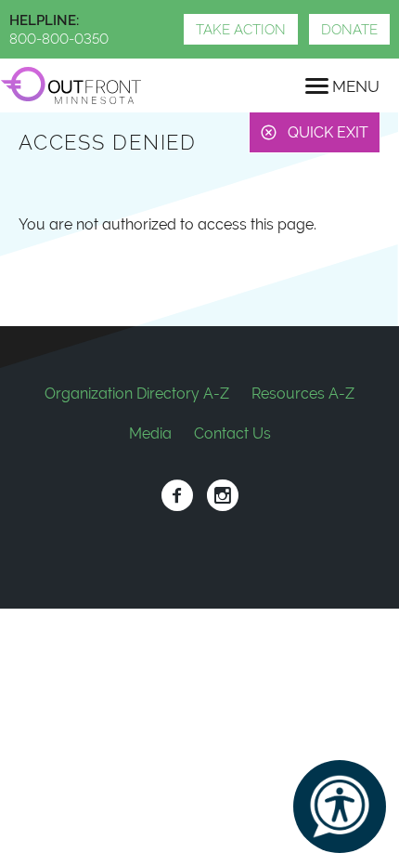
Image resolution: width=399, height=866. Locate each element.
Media (150, 433)
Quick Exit (328, 132)
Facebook (177, 495)
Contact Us (232, 433)
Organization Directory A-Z (137, 393)
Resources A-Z (302, 393)
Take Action (241, 29)
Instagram (222, 495)
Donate (349, 29)
